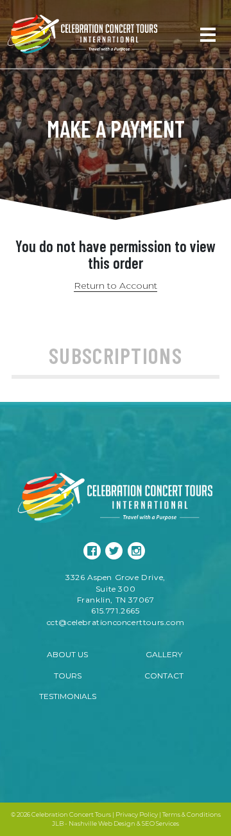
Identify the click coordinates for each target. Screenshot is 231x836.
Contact (164, 675)
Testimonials (67, 696)
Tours (67, 675)
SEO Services (160, 823)
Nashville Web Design (102, 823)
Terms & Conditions (191, 814)
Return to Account (115, 285)
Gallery (164, 654)
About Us (67, 654)
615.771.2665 (115, 610)
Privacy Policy (137, 814)
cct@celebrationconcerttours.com (116, 622)
